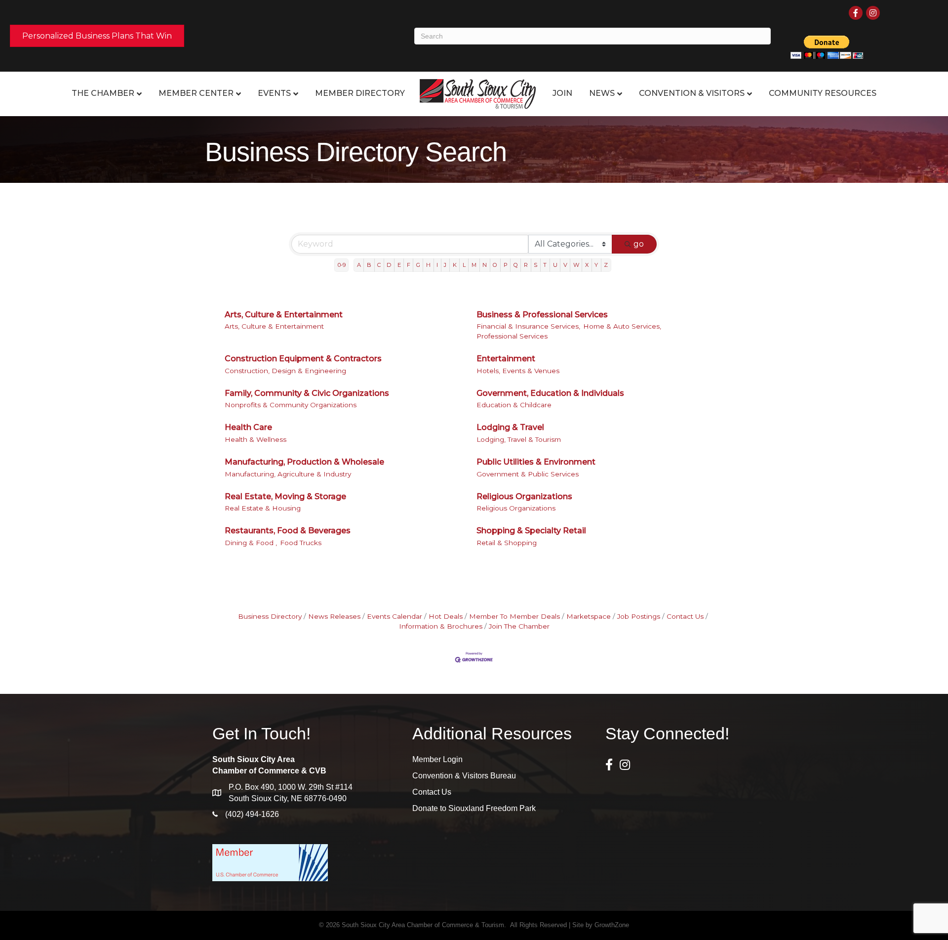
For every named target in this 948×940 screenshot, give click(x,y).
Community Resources (822, 93)
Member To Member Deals (514, 616)
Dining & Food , (251, 543)
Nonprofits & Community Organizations (290, 405)
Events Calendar (394, 616)
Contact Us (685, 616)
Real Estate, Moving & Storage (285, 496)
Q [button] (516, 264)
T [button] (545, 264)
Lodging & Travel (510, 427)
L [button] (464, 264)
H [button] (428, 264)
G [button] (418, 264)
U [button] (555, 264)
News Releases (334, 616)
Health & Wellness (255, 439)
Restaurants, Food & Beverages (288, 530)
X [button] (587, 264)
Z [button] (606, 264)
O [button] (495, 264)
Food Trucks (300, 543)
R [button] (526, 264)
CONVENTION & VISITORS (692, 93)
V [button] (565, 264)
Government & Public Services (527, 474)
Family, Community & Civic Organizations (307, 393)
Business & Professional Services (542, 314)
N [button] (484, 264)
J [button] (445, 264)
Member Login (437, 759)
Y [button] (596, 264)
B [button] (369, 264)
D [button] (389, 264)
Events (274, 93)
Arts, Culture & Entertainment (284, 314)
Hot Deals (446, 616)
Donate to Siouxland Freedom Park (474, 808)
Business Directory (270, 616)
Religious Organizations (524, 496)
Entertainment (505, 358)
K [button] (455, 264)
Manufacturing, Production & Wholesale (304, 462)
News (602, 93)
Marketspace (588, 616)
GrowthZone (611, 925)
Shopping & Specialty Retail (531, 530)
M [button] (474, 264)
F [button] (408, 264)
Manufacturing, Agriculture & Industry (288, 474)
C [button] (379, 264)
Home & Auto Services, (622, 326)
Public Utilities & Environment (535, 462)
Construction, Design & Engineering (285, 371)
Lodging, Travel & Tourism (518, 439)
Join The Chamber (519, 626)
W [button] (576, 264)
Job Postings (638, 616)
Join (562, 93)
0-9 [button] (342, 264)
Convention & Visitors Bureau (464, 775)
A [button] (359, 264)
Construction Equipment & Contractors (303, 358)
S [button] (535, 264)
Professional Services (512, 336)
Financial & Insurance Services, (528, 326)
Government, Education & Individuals (550, 393)
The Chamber (103, 93)
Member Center (196, 93)
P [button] (506, 264)
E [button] (399, 264)
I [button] (437, 264)
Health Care (248, 427)
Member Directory (360, 93)
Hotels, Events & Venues (517, 371)
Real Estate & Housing (263, 508)
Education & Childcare (514, 405)
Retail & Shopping (506, 543)
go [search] (638, 244)
